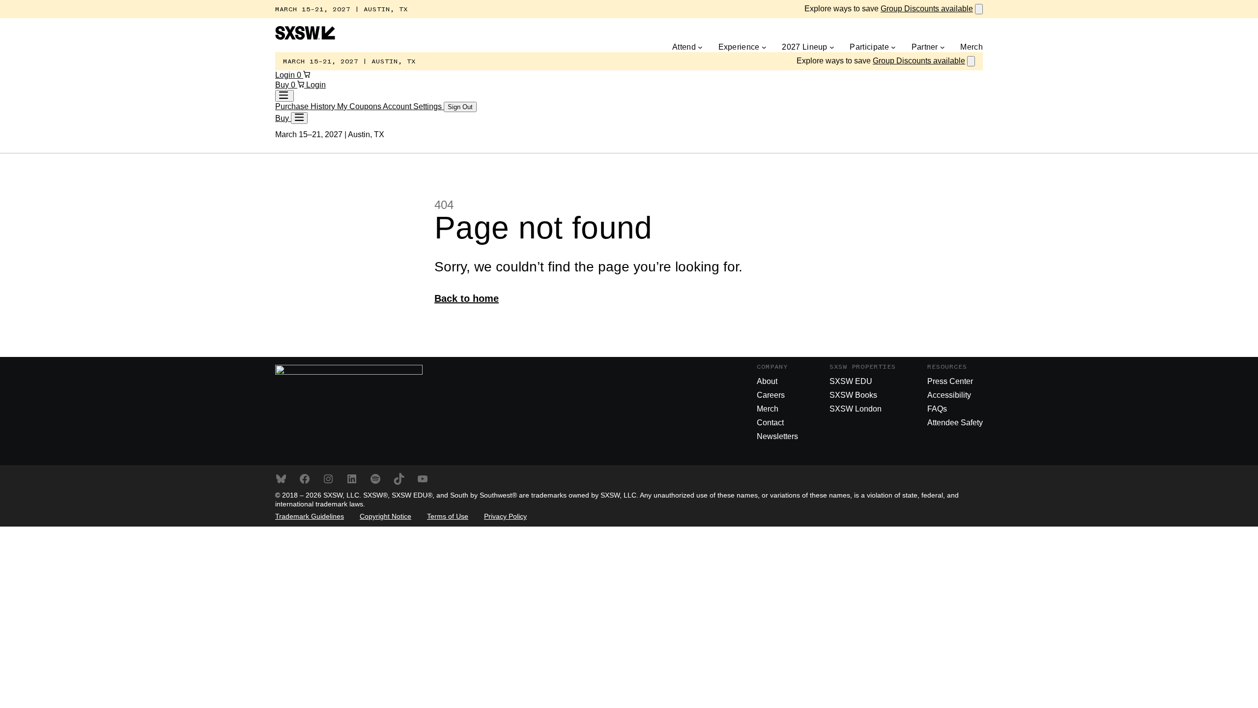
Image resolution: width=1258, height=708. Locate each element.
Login (286, 75)
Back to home (466, 298)
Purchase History (306, 106)
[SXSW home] (305, 37)
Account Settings (413, 106)
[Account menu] (284, 96)
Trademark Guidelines (309, 516)
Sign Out (460, 107)
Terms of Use (447, 516)
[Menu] (299, 118)
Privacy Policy (505, 516)
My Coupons (360, 106)
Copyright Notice (385, 516)
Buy (283, 85)
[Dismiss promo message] (979, 9)
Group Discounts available (927, 8)
